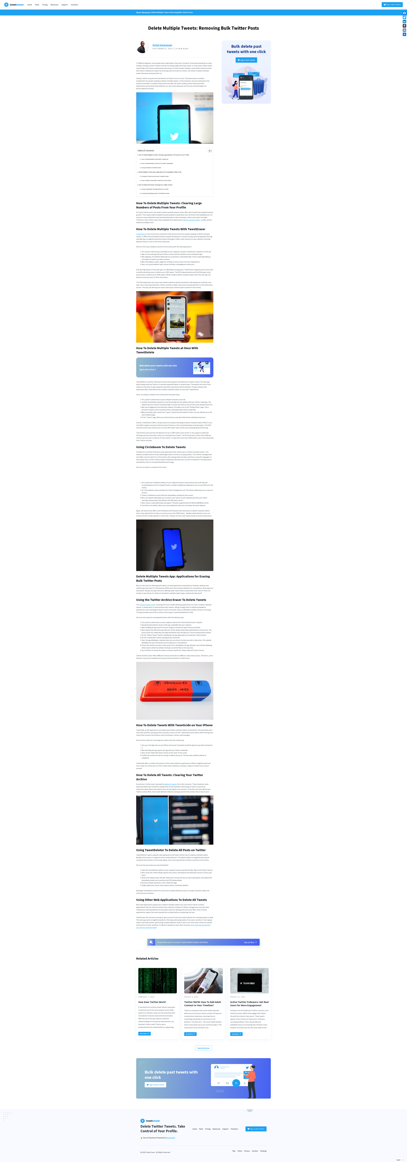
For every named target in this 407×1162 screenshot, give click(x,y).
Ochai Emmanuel (162, 45)
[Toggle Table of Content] (208, 151)
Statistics (74, 5)
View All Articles (203, 1048)
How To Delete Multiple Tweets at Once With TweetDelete (157, 163)
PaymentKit (170, 1138)
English (398, 1160)
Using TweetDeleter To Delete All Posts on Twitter (155, 189)
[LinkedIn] (404, 21)
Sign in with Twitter (393, 4)
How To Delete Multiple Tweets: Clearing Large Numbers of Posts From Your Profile (164, 155)
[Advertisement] (174, 475)
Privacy (247, 1151)
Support (64, 5)
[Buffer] (404, 26)
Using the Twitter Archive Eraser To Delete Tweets (155, 176)
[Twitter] (404, 17)
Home (29, 5)
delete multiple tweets (192, 220)
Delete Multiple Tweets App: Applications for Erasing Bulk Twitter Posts (160, 172)
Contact (255, 1151)
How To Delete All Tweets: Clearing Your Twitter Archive (155, 185)
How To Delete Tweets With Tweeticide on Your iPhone (156, 180)
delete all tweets (170, 784)
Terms (239, 1151)
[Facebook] (404, 13)
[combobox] (400, 1160)
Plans (37, 5)
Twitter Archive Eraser (147, 605)
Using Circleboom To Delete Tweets (151, 167)
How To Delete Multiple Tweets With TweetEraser (155, 159)
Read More (143, 1034)
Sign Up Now (249, 942)
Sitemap (263, 1151)
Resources (54, 5)
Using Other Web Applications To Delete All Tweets (155, 193)
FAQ (233, 1151)
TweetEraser (140, 234)
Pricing (44, 5)
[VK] (404, 30)
